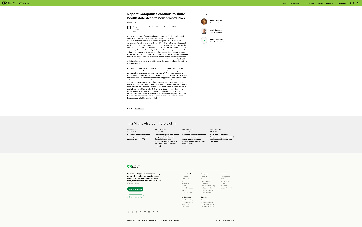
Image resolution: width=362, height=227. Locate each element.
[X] (141, 212)
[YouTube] (157, 212)
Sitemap (176, 220)
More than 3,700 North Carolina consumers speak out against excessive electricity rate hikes (222, 137)
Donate (320, 3)
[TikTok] (153, 212)
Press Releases (295, 3)
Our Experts (309, 3)
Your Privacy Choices (166, 220)
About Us (329, 3)
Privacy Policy (131, 220)
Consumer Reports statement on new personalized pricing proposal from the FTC (138, 136)
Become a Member (135, 189)
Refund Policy (153, 220)
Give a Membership (135, 197)
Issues (284, 3)
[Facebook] (128, 212)
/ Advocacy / (23, 3)
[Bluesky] (145, 212)
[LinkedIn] (149, 212)
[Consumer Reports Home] (134, 166)
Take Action (341, 3)
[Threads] (137, 212)
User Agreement (142, 220)
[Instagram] (132, 212)
